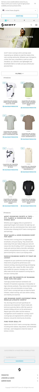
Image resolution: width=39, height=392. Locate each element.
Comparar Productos (11, 106)
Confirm (19, 16)
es (8, 20)
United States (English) (12, 10)
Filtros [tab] (19, 73)
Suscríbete (19, 361)
